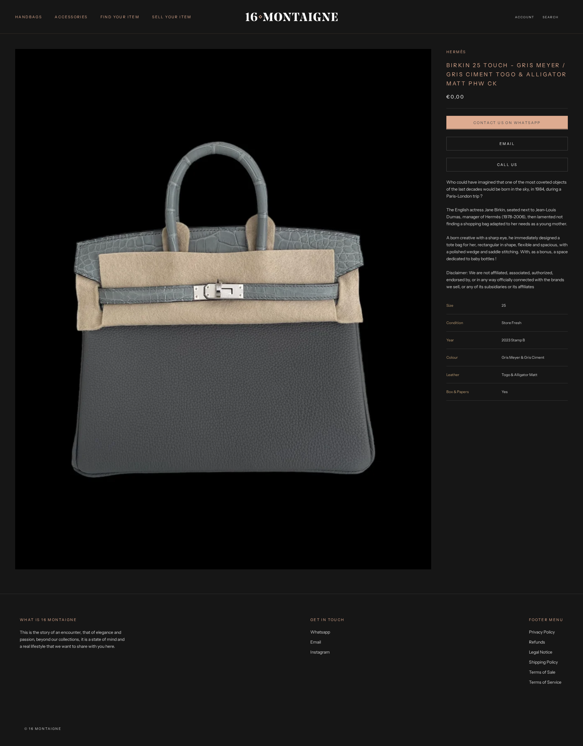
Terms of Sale (542, 672)
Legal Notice (540, 652)
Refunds (537, 642)
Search (550, 17)
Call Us (507, 164)
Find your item (120, 17)
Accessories (71, 17)
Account (524, 17)
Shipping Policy (543, 662)
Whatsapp (320, 632)
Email (507, 143)
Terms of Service (545, 682)
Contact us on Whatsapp (507, 122)
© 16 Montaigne (42, 729)
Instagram (320, 652)
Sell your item (172, 17)
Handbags (28, 17)
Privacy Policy (542, 632)
